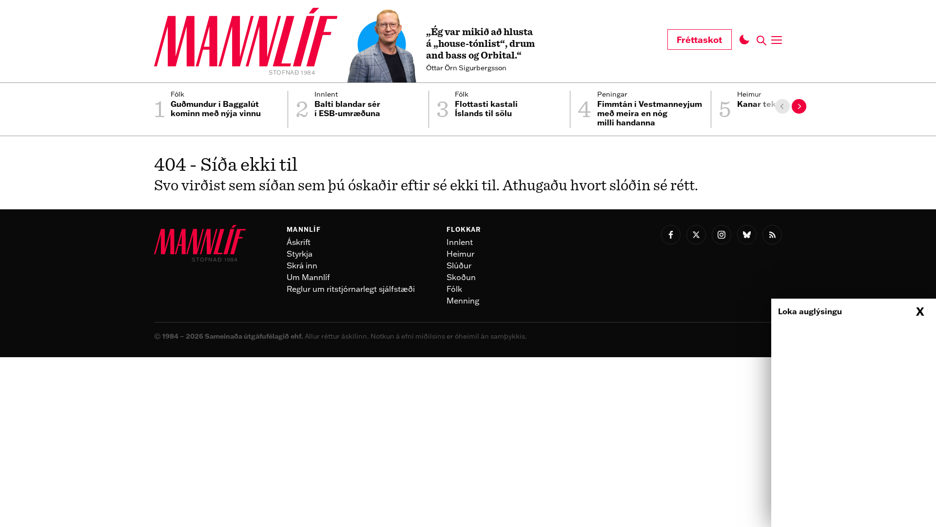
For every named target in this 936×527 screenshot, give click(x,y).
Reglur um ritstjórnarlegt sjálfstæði (351, 289)
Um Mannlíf (308, 277)
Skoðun (461, 277)
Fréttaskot (699, 39)
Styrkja (299, 254)
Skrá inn (302, 265)
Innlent (460, 242)
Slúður (459, 265)
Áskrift (299, 242)
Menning (463, 300)
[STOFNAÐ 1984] (245, 38)
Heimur (460, 254)
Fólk (454, 289)
